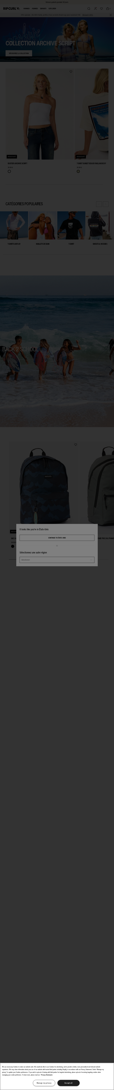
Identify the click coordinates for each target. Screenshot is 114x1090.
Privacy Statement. (47, 1075)
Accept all (68, 1083)
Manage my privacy (44, 1083)
